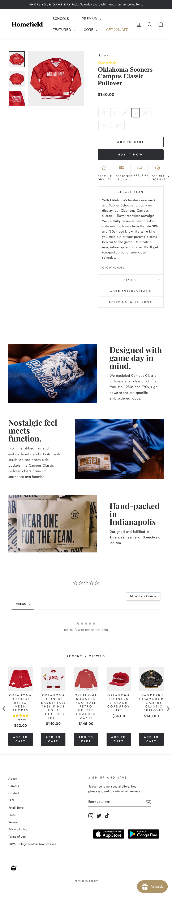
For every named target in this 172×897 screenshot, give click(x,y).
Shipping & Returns (130, 302)
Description (130, 192)
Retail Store (15, 807)
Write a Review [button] (145, 596)
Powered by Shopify (86, 881)
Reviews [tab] (20, 604)
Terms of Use (17, 837)
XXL (104, 125)
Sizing (131, 280)
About (12, 778)
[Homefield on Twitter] (99, 815)
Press (12, 815)
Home (102, 55)
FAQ (11, 800)
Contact (13, 793)
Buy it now (130, 154)
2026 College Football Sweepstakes (32, 844)
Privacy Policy (17, 829)
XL (146, 112)
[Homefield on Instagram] (90, 815)
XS (104, 112)
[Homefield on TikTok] (107, 815)
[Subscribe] (148, 802)
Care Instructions (130, 291)
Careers (13, 786)
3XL (118, 125)
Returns (13, 822)
